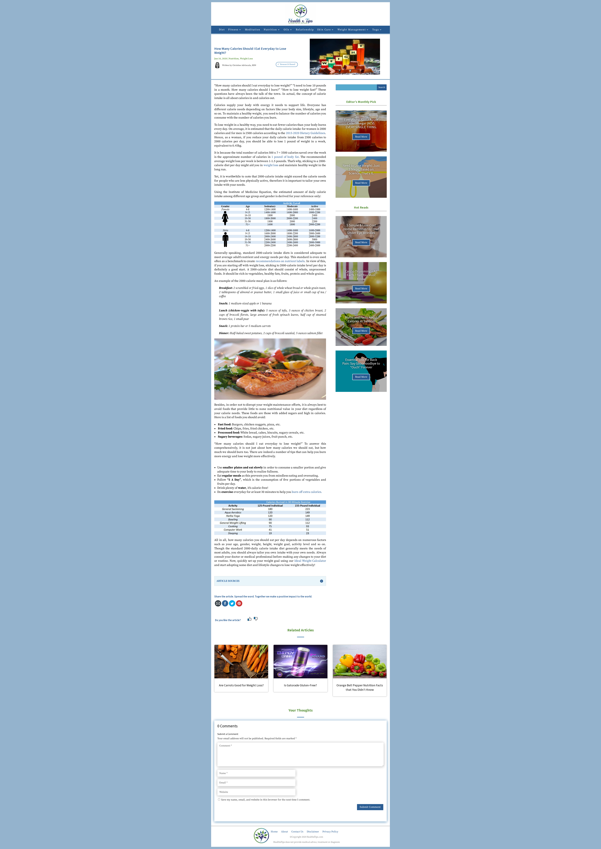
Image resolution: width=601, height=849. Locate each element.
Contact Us (297, 831)
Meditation (252, 29)
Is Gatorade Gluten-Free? (300, 685)
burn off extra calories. (307, 492)
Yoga (375, 29)
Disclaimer (313, 831)
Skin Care (324, 29)
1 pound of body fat (285, 157)
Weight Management (351, 29)
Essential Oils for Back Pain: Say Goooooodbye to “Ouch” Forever (361, 363)
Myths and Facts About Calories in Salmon (361, 319)
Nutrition (270, 29)
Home (274, 831)
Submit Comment (370, 807)
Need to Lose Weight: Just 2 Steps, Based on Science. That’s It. (361, 169)
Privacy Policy (330, 831)
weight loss (271, 165)
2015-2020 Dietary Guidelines (305, 133)
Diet (222, 29)
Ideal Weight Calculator (310, 561)
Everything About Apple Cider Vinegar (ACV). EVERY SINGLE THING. (361, 123)
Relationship (305, 29)
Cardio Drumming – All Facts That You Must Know (361, 275)
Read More (361, 136)
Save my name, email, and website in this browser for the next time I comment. (265, 799)
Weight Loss (246, 58)
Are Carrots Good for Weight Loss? (241, 685)
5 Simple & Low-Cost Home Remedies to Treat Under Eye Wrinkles (361, 229)
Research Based (287, 64)
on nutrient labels (292, 261)
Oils (286, 29)
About (284, 831)
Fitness (233, 29)
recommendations (268, 261)
